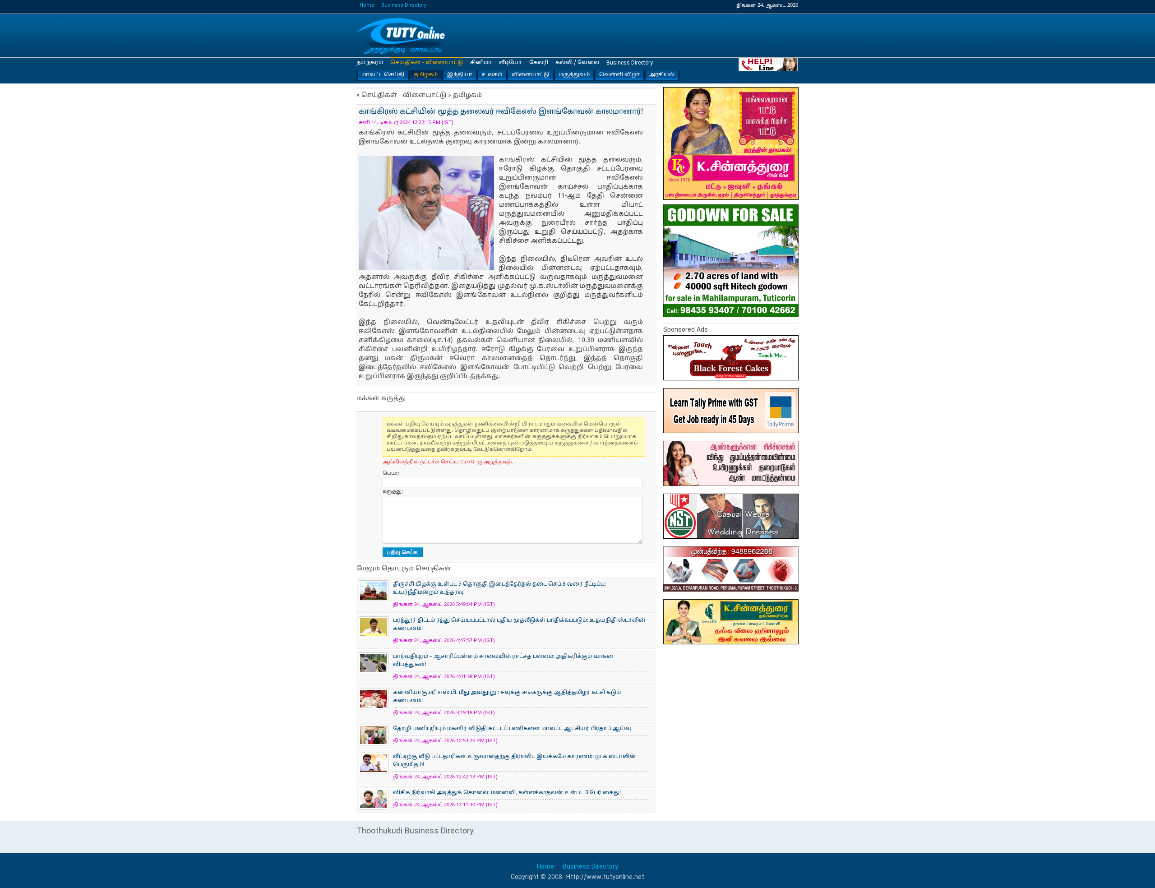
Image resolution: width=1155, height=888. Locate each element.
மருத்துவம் (574, 75)
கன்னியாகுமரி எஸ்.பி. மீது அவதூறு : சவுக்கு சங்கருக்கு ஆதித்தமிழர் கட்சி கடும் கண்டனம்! (507, 696)
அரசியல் (662, 75)
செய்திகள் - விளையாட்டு (426, 63)
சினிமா (481, 63)
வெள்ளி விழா (619, 75)
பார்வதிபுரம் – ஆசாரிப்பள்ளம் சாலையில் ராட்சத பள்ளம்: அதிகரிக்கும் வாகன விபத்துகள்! (503, 660)
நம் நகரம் (369, 63)
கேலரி (538, 63)
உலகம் (492, 75)
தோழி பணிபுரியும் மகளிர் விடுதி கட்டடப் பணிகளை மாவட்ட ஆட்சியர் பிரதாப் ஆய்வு (512, 729)
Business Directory (403, 5)
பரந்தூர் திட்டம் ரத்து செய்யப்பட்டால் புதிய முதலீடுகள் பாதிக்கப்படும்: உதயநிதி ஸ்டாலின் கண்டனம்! (519, 624)
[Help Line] (768, 64)
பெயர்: (392, 473)
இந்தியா (459, 75)
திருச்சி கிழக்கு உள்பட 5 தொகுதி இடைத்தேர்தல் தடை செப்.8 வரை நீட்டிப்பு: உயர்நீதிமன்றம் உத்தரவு (499, 588)
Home (367, 5)
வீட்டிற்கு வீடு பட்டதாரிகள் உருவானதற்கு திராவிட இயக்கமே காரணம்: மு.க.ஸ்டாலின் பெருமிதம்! (514, 761)
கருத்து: (393, 491)
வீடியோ (510, 63)
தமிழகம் (426, 75)
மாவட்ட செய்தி (382, 75)
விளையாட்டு (530, 75)
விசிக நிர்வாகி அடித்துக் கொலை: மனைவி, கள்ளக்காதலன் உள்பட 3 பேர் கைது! (507, 793)
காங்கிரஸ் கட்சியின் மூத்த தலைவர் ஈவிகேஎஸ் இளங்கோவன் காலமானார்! (401, 35)
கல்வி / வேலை (577, 63)
